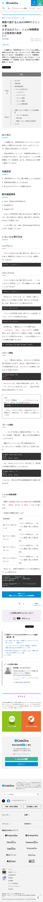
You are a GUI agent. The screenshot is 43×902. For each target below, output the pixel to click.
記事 (26, 815)
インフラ (32, 8)
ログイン (22, 764)
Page (7, 117)
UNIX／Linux (6, 44)
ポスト (7, 67)
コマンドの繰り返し (22, 115)
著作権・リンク (12, 872)
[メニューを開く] (3, 3)
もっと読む (7, 655)
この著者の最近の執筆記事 (21, 682)
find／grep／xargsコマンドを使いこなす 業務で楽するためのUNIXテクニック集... (22, 652)
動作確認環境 (19, 86)
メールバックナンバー (23, 754)
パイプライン (20, 92)
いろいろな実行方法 (21, 89)
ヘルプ (10, 869)
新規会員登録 (22, 759)
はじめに (17, 80)
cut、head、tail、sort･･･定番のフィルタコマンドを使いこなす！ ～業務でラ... (22, 641)
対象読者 (17, 83)
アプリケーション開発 (19, 8)
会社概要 (10, 880)
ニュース (5, 815)
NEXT (36, 604)
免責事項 (10, 878)
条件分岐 (19, 118)
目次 (21, 74)
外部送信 (10, 889)
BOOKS (27, 824)
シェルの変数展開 (21, 104)
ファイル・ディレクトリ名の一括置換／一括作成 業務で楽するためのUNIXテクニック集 (22, 646)
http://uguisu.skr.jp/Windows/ (22, 675)
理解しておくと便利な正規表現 (26, 121)
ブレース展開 (20, 101)
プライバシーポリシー (14, 886)
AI (9, 8)
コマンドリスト (21, 95)
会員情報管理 (12, 875)
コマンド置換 (20, 98)
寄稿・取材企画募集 (11, 806)
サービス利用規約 (13, 883)
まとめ (17, 124)
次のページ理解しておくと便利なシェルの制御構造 (21, 594)
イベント (5, 824)
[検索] (3, 8)
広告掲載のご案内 (32, 806)
